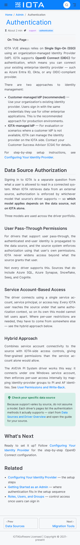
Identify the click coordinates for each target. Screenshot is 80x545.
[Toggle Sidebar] (6, 5)
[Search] (66, 4)
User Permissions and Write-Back (41, 387)
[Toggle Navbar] (74, 4)
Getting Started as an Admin (28, 487)
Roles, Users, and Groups (26, 496)
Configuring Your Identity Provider (28, 157)
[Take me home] (31, 4)
